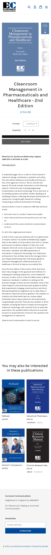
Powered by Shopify (40, 546)
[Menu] (46, 7)
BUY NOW (25, 141)
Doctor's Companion (12, 465)
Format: (16, 123)
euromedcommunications (20, 546)
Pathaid (6, 416)
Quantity (16, 130)
